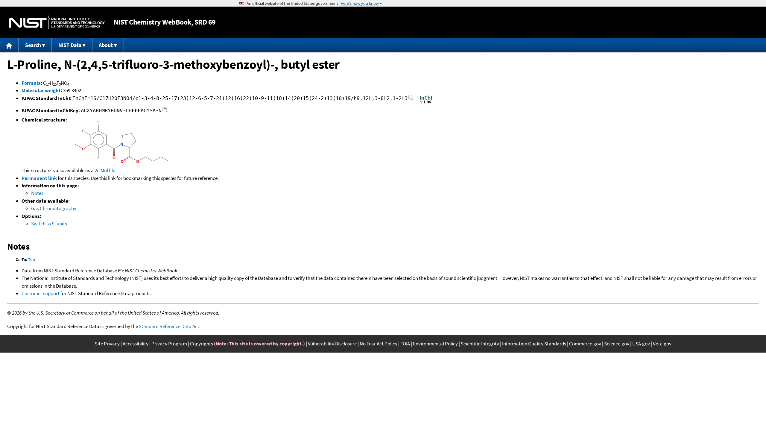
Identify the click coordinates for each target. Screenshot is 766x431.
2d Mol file (105, 170)
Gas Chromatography (53, 208)
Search (33, 45)
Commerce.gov (585, 343)
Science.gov (616, 343)
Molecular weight (41, 90)
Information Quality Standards (534, 343)
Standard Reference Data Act (169, 326)
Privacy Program (169, 343)
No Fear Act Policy (378, 343)
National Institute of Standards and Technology (57, 22)
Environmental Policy (435, 343)
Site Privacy (107, 343)
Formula (31, 83)
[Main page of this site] (9, 45)
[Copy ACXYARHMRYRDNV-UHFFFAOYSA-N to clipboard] (165, 111)
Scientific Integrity (480, 343)
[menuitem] (9, 45)
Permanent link (39, 178)
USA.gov (641, 343)
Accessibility (135, 343)
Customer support (41, 293)
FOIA (405, 343)
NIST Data (69, 45)
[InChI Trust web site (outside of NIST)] (426, 103)
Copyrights (201, 343)
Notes (37, 193)
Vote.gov (662, 343)
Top (31, 259)
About (106, 45)
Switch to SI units (49, 223)
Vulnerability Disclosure (332, 343)
